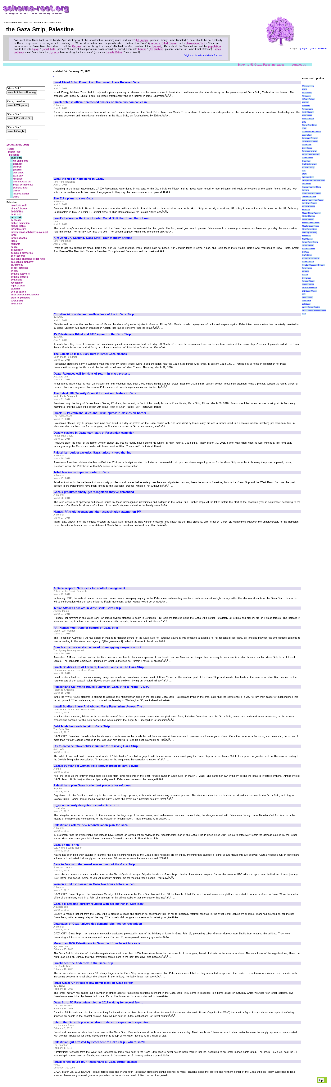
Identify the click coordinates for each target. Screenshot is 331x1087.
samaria (15, 288)
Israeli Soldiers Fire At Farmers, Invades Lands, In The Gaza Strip (99, 667)
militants (15, 244)
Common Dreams (310, 138)
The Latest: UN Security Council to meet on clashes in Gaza (95, 393)
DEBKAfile (306, 145)
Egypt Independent (311, 154)
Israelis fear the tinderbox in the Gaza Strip (83, 963)
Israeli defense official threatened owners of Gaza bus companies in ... (102, 102)
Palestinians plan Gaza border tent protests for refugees (92, 785)
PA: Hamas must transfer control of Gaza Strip (86, 627)
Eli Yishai (142, 40)
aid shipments (20, 160)
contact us (299, 64)
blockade (18, 164)
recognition (17, 282)
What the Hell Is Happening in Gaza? (79, 178)
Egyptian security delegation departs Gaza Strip (86, 805)
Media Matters (308, 216)
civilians (17, 169)
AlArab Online (308, 99)
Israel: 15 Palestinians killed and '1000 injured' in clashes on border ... (102, 413)
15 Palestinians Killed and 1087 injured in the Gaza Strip (92, 334)
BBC (304, 122)
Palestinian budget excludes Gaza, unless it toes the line (92, 452)
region (10, 149)
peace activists (19, 268)
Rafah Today (308, 262)
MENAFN (306, 210)
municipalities (20, 187)
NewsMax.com (308, 249)
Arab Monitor (308, 112)
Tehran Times (308, 284)
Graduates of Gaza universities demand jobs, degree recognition (98, 923)
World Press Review (311, 307)
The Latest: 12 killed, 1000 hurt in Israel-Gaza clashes (90, 353)
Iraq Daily (306, 184)
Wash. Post (307, 297)
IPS (303, 171)
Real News (307, 268)
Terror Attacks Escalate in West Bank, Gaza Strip (87, 608)
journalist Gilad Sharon (163, 43)
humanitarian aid (22, 181)
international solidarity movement (29, 232)
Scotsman (306, 278)
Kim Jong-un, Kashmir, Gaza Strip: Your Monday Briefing (93, 237)
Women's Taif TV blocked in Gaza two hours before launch (94, 884)
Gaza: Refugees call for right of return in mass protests (92, 373)
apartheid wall (18, 205)
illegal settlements (23, 184)
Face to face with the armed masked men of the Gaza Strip (94, 864)
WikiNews (306, 304)
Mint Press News (309, 229)
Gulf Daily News (309, 164)
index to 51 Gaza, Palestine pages (261, 64)
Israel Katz (49, 49)
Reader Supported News (313, 265)
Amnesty (306, 106)
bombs (142, 49)
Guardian (306, 161)
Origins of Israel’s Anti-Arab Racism (203, 55)
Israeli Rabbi (114, 52)
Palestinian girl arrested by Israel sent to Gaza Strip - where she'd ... (101, 1042)
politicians (16, 279)
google (303, 48)
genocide (16, 220)
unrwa (16, 196)
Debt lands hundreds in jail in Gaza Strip (82, 726)
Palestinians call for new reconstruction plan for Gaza (91, 825)
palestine (14, 155)
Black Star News (309, 125)
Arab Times (307, 115)
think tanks (17, 300)
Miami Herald (308, 219)
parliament (17, 264)
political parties (19, 277)
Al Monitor (306, 96)
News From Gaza (310, 242)
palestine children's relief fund (28, 259)
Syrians (54, 52)
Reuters (305, 271)
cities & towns (19, 208)
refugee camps (21, 193)
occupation (17, 250)
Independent (308, 177)
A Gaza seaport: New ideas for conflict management (89, 588)
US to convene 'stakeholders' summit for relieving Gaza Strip (96, 746)
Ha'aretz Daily (308, 167)
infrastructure (18, 229)
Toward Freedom (309, 288)
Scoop (305, 275)
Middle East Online (310, 223)
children (17, 166)
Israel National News (311, 193)
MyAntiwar (306, 236)
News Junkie (308, 245)
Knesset (156, 46)
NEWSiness (307, 239)
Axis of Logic (308, 119)
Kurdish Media (308, 206)
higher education (20, 223)
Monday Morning (309, 232)
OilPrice (305, 252)
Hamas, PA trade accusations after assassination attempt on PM (97, 511)
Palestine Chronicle (311, 258)
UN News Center (309, 291)
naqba (14, 247)
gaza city (18, 175)
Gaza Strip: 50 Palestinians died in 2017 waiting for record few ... (98, 1002)
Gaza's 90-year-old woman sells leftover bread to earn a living (96, 765)
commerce (17, 211)
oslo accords (18, 255)
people (16, 190)
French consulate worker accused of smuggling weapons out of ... (99, 647)
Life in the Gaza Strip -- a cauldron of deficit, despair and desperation (101, 1022)
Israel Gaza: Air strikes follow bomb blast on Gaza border (93, 982)
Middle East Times (310, 226)
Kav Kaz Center (309, 203)
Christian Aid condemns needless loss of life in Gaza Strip (94, 314)
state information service (25, 294)
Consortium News (310, 141)
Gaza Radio (307, 158)
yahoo (313, 48)
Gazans (76, 46)
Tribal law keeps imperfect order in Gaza (81, 472)
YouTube (322, 48)
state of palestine (20, 297)
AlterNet (305, 102)
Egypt (35, 49)
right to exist (18, 285)
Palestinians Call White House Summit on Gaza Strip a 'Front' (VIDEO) (102, 686)
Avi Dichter (156, 49)
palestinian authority (22, 262)
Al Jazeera (307, 93)
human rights (18, 226)
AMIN (304, 89)
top (321, 1080)
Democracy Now (309, 151)
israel (14, 235)
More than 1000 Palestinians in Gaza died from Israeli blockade (97, 943)
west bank (16, 303)
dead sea (16, 214)
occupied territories (22, 253)
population (214, 46)
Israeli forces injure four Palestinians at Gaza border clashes (95, 1061)
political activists (20, 273)
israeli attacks (19, 238)
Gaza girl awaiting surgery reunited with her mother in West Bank (99, 903)
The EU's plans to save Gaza (73, 198)
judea (14, 241)
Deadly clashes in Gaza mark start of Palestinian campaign (94, 432)
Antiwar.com (307, 109)
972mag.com (308, 86)
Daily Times (307, 148)
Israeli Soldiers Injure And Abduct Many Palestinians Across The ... (99, 706)
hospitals (18, 178)
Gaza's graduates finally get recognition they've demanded (94, 491)
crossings (18, 172)
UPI (303, 294)
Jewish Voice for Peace (313, 200)
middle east (14, 151)
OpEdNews (307, 255)
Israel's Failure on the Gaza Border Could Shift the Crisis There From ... (103, 218)
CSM (304, 128)
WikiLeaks (306, 301)
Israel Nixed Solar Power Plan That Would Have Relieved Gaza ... (98, 82)
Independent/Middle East (313, 180)
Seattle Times (308, 281)
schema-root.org (18, 144)
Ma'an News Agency (311, 213)
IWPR (304, 174)
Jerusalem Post (196, 43)
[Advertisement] (86, 145)
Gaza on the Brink (66, 844)
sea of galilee (18, 291)
